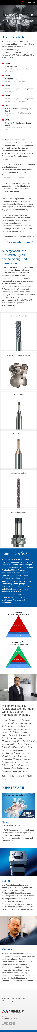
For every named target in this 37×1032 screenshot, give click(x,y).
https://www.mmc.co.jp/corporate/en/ (17, 242)
